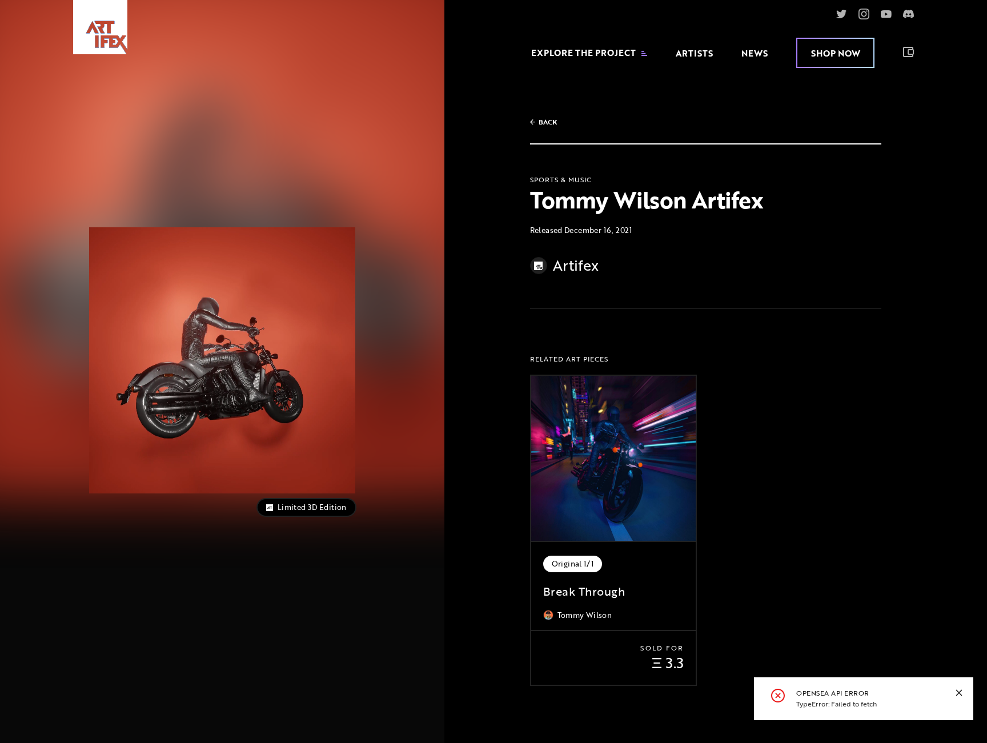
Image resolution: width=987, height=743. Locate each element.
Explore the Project (583, 53)
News (754, 53)
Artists (694, 53)
